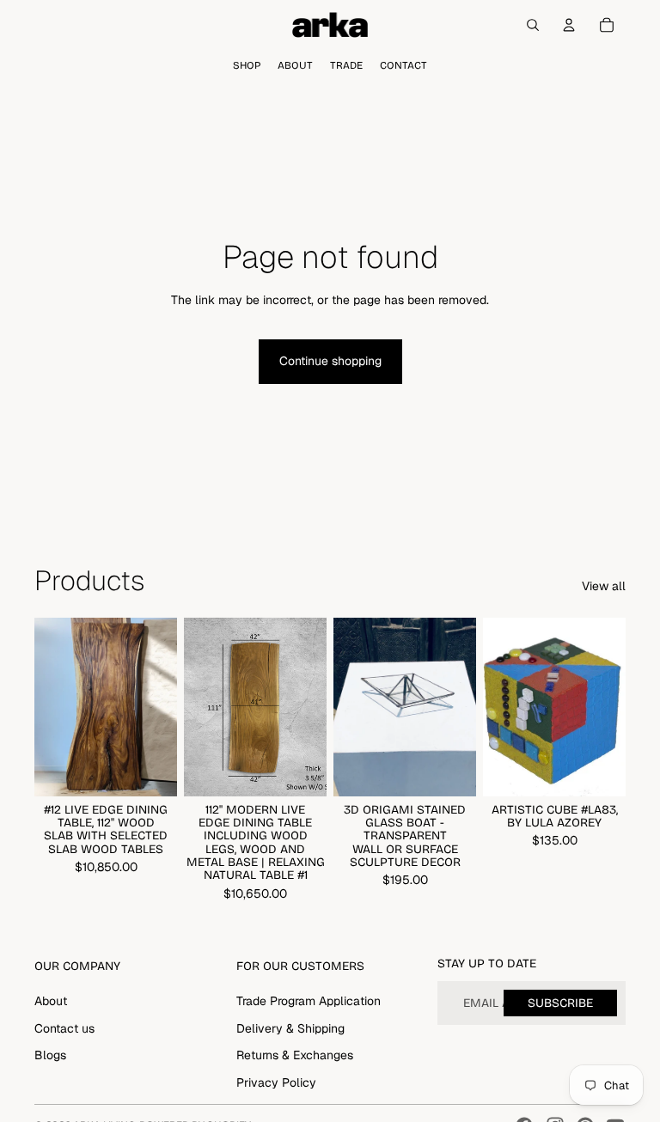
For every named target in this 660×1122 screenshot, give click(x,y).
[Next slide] (163, 707)
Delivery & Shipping (290, 1028)
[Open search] (533, 25)
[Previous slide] (47, 707)
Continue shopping (330, 361)
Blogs (50, 1055)
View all (604, 586)
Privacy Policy (276, 1082)
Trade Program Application (308, 1001)
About (50, 1001)
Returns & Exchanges (294, 1055)
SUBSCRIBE (560, 1003)
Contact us (64, 1028)
